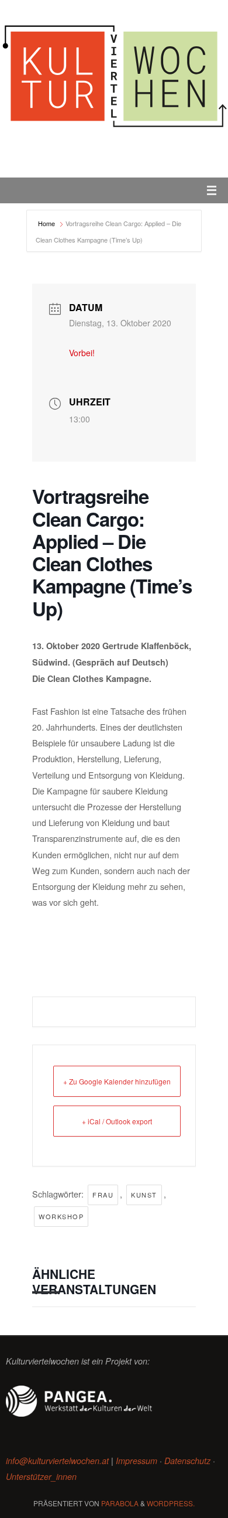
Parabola (120, 1503)
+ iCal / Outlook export (117, 1121)
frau (102, 1194)
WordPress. (171, 1503)
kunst (144, 1194)
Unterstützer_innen (41, 1476)
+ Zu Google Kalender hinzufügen (117, 1081)
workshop (61, 1216)
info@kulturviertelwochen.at (57, 1460)
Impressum (136, 1460)
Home (47, 223)
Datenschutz (187, 1460)
